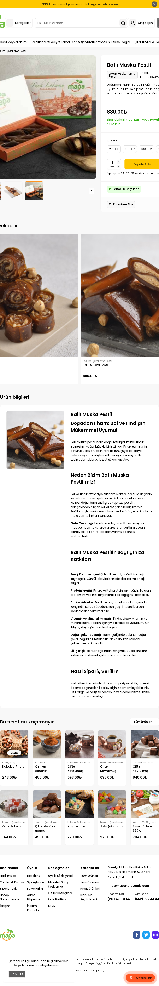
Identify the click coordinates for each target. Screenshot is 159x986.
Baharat (43, 42)
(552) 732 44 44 (147, 899)
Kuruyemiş (8, 762)
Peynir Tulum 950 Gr (142, 828)
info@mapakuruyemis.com (128, 886)
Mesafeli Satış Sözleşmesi (58, 884)
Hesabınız (34, 876)
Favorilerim (35, 889)
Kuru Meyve (8, 42)
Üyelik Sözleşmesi (60, 876)
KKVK (51, 906)
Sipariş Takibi (9, 889)
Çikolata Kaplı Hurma (46, 828)
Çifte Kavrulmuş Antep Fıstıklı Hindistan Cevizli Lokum (77, 768)
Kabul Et (17, 974)
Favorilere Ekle (123, 204)
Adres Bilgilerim (33, 897)
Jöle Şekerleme (111, 826)
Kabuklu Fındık (13, 766)
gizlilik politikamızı (21, 965)
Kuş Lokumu (76, 826)
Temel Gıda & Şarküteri (77, 42)
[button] (91, 191)
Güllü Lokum (11, 826)
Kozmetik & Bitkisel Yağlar (112, 42)
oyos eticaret (81, 970)
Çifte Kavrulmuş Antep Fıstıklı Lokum (109, 768)
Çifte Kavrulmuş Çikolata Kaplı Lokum (143, 768)
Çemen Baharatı (41, 768)
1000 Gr (146, 149)
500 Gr (130, 149)
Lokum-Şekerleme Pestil (122, 75)
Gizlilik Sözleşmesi (60, 893)
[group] (13, 190)
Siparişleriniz (35, 882)
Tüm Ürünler (89, 876)
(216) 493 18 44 (119, 899)
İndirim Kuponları (33, 908)
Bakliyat (54, 42)
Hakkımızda (8, 876)
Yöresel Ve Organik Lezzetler (144, 822)
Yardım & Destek (12, 882)
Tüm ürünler (143, 722)
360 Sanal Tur (143, 977)
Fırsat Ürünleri (90, 889)
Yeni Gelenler (89, 882)
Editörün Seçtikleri (126, 189)
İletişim (5, 906)
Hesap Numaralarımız (10, 897)
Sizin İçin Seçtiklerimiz (89, 897)
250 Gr (113, 149)
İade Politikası (57, 899)
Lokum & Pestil (27, 42)
